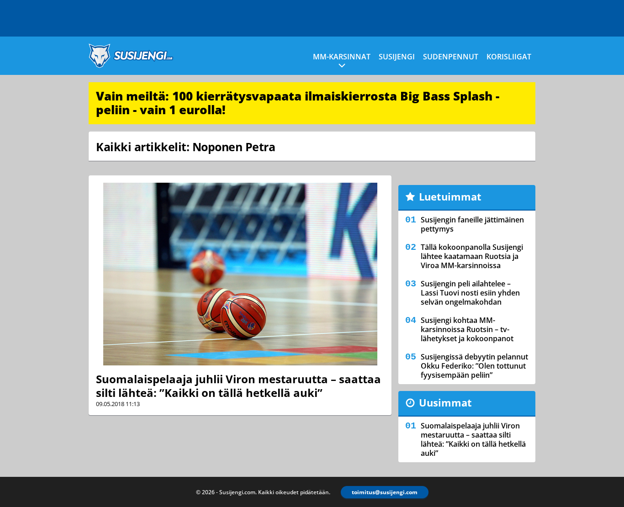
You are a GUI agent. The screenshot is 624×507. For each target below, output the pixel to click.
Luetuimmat (450, 196)
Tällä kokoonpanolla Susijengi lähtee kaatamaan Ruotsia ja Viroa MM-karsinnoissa (472, 256)
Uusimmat (445, 402)
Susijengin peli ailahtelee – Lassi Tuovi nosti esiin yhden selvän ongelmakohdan (470, 293)
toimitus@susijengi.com (385, 492)
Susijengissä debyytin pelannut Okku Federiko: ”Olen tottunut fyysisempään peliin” (474, 366)
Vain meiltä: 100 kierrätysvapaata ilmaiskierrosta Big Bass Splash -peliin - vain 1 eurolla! (297, 103)
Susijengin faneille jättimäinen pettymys (472, 224)
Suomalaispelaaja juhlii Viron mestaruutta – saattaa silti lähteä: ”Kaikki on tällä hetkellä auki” (238, 385)
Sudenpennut (450, 57)
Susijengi (397, 57)
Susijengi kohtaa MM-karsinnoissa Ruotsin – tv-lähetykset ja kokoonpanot (467, 329)
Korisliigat (509, 57)
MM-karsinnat (341, 57)
